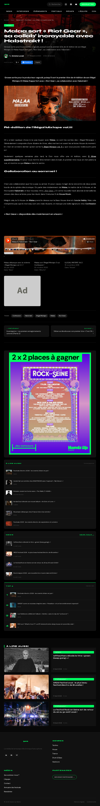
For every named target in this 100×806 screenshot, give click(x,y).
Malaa (53, 316)
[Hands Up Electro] (7, 4)
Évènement (60, 679)
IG (6, 755)
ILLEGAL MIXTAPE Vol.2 (74, 262)
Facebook (28, 62)
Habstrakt (28, 316)
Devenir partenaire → (65, 777)
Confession (17, 316)
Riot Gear (62, 316)
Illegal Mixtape (41, 316)
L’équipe (83, 11)
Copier (37, 62)
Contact (7, 783)
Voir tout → (87, 534)
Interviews (23, 11)
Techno (55, 745)
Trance (55, 754)
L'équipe (7, 779)
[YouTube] (76, 4)
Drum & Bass (57, 758)
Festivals (56, 11)
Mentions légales (79, 802)
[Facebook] (71, 4)
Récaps (70, 11)
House (54, 749)
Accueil (6, 20)
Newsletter (88, 4)
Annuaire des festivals (12, 787)
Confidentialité (91, 802)
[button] (7, 4)
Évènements (40, 11)
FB (11, 755)
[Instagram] (66, 4)
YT (17, 755)
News (9, 11)
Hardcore (56, 762)
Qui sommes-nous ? (11, 775)
